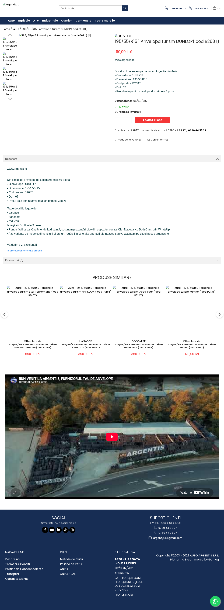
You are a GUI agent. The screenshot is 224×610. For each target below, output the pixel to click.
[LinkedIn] (59, 530)
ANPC (64, 569)
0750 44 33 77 (167, 533)
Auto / (17, 29)
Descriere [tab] (11, 159)
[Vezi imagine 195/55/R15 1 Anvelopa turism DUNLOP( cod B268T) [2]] (10, 74)
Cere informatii (159, 139)
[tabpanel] (64, 79)
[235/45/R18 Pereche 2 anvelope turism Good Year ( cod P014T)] (138, 312)
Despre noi (12, 559)
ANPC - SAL (67, 574)
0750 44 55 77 (167, 528)
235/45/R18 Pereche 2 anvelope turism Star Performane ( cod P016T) (33, 346)
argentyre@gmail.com (167, 538)
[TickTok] (65, 530)
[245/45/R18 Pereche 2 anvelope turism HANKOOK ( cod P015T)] (85, 312)
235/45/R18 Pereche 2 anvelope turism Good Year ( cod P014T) (139, 346)
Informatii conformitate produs (24, 250)
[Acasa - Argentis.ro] (25, 8)
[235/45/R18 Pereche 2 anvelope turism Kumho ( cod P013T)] (192, 312)
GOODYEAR (139, 341)
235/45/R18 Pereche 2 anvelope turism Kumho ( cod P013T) (192, 346)
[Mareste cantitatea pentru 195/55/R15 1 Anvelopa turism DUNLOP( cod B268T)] (128, 120)
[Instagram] (72, 530)
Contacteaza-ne (17, 579)
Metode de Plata (71, 559)
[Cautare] (125, 8)
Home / (8, 29)
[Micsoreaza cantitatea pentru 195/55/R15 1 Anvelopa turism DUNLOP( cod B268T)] (117, 120)
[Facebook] (45, 530)
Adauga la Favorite (129, 139)
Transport (12, 574)
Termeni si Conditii (17, 564)
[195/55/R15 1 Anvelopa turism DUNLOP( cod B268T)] (64, 79)
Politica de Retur (71, 564)
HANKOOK (85, 341)
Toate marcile (105, 20)
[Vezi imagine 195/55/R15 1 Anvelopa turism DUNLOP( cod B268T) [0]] (10, 44)
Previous (10, 35)
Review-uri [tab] (14, 260)
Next (10, 98)
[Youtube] (52, 530)
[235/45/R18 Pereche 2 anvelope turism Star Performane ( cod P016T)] (32, 312)
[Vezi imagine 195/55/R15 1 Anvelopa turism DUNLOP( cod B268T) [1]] (10, 59)
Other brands (32, 341)
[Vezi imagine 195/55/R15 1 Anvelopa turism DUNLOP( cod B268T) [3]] (10, 89)
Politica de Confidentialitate (24, 569)
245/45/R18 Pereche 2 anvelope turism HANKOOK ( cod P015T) (86, 346)
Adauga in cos (152, 120)
